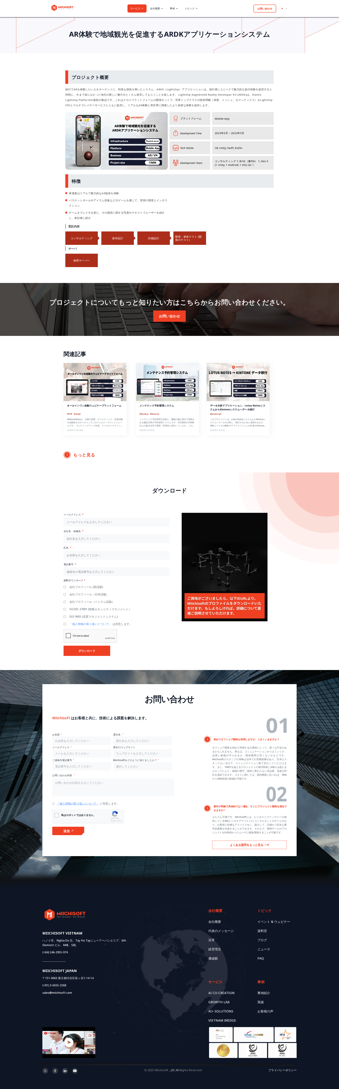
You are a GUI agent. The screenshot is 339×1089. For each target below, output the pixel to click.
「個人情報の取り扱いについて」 (90, 624)
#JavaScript (215, 413)
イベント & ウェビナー (273, 921)
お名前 (56, 734)
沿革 (211, 940)
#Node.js (144, 413)
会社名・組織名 (73, 531)
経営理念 (214, 949)
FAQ (260, 958)
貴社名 (117, 734)
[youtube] (75, 1071)
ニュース (263, 949)
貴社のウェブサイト (124, 747)
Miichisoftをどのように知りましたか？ (135, 760)
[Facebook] (55, 1071)
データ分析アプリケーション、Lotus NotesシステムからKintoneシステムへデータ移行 (237, 407)
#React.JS (154, 413)
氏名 (66, 547)
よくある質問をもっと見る (246, 845)
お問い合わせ (264, 8)
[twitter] (45, 1071)
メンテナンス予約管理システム (156, 405)
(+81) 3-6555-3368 (54, 985)
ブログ (262, 940)
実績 (260, 1002)
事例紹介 (263, 993)
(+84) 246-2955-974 (55, 952)
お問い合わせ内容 (62, 775)
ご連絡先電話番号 (62, 760)
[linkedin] (65, 1071)
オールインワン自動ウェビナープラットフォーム (94, 405)
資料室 (262, 931)
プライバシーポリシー (282, 1070)
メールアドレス (73, 514)
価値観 (213, 958)
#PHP (70, 413)
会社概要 (214, 921)
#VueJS (77, 413)
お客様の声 (265, 1011)
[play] (68, 1042)
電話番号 (69, 564)
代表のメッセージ (221, 931)
